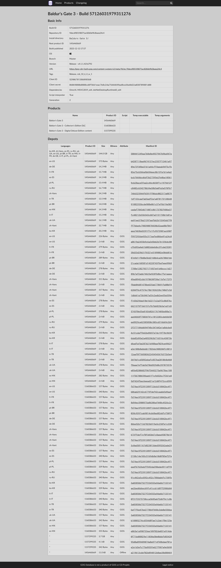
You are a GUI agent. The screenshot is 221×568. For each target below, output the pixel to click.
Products (68, 3)
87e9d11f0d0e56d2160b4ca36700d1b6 (151, 257)
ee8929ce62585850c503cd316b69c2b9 (151, 322)
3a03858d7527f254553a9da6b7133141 (151, 483)
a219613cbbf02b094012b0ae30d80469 (151, 552)
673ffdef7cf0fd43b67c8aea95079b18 (151, 434)
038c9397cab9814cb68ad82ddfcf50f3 (151, 413)
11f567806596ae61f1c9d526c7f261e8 (151, 375)
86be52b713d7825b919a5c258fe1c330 (151, 424)
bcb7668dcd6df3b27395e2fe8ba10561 (151, 177)
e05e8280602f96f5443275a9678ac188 (151, 370)
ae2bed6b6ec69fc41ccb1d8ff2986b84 (151, 488)
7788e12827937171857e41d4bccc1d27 (151, 268)
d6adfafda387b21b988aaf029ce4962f (151, 343)
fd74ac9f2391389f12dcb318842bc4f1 (151, 386)
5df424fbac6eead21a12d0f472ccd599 (151, 381)
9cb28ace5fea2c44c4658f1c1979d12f (151, 182)
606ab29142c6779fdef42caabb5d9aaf (151, 391)
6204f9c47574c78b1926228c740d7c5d (151, 290)
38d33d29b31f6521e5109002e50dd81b (151, 252)
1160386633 (109, 126)
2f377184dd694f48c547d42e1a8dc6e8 (151, 327)
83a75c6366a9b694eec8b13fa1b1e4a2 (151, 172)
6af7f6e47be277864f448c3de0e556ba (151, 509)
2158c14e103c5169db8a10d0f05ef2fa (151, 456)
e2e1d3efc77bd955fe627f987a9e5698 (151, 547)
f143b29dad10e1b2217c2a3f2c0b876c (151, 300)
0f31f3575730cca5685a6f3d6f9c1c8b (151, 499)
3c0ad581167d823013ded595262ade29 (151, 445)
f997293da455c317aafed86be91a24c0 (151, 236)
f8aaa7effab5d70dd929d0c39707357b (151, 365)
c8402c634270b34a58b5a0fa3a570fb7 (151, 188)
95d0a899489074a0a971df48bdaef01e (151, 542)
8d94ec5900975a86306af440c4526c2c (151, 402)
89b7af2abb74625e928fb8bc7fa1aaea (151, 274)
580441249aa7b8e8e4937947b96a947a (151, 153)
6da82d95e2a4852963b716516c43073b (151, 338)
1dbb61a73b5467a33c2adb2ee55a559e (151, 295)
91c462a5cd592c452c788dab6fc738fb (151, 477)
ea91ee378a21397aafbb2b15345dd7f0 (151, 220)
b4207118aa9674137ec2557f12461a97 (151, 161)
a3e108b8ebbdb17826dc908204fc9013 (151, 349)
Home (59, 3)
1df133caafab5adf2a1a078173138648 (151, 199)
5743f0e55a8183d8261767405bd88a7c (151, 311)
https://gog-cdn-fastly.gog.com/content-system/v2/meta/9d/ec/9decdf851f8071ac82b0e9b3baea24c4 (115, 69)
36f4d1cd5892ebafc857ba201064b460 (151, 359)
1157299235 (109, 131)
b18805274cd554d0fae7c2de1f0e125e (151, 520)
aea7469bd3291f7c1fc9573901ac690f (151, 231)
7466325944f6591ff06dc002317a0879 (151, 193)
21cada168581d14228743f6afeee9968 (151, 263)
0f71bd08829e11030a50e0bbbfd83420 (151, 536)
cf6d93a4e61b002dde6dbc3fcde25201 (151, 247)
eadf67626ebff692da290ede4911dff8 (151, 467)
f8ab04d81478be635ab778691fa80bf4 (151, 284)
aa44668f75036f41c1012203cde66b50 (151, 316)
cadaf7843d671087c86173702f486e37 (151, 209)
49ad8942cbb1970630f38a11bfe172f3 (151, 279)
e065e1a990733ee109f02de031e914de (151, 531)
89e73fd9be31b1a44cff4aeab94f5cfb (151, 166)
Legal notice (168, 565)
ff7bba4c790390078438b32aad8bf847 (151, 225)
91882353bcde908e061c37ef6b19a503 (151, 204)
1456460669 (75, 43)
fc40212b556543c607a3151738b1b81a (151, 215)
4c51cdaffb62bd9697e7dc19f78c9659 (151, 333)
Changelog (81, 3)
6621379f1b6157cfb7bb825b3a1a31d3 (151, 306)
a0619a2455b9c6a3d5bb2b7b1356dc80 (151, 241)
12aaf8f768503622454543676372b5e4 (151, 354)
